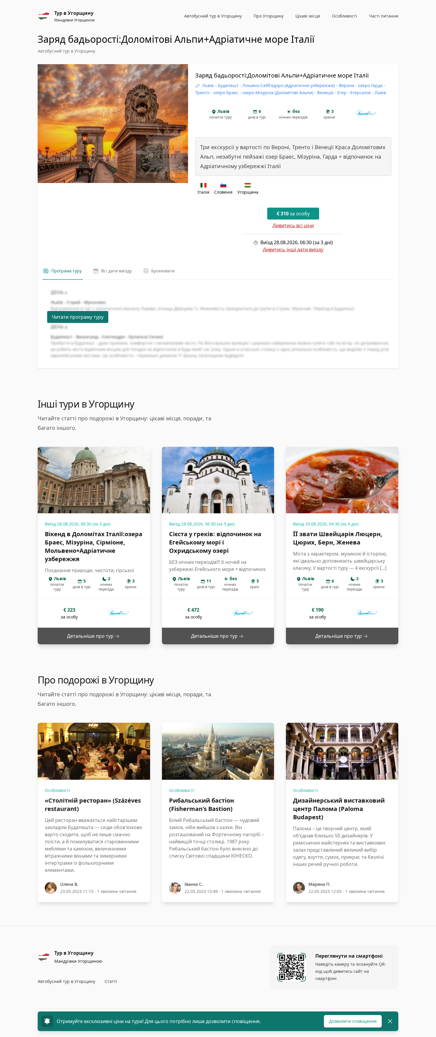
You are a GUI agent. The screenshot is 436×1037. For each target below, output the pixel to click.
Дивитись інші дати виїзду (293, 249)
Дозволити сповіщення (353, 1021)
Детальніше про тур (91, 636)
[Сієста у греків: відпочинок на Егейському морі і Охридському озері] (218, 480)
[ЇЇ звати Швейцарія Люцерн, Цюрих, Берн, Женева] (342, 480)
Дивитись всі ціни (293, 225)
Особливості (57, 790)
